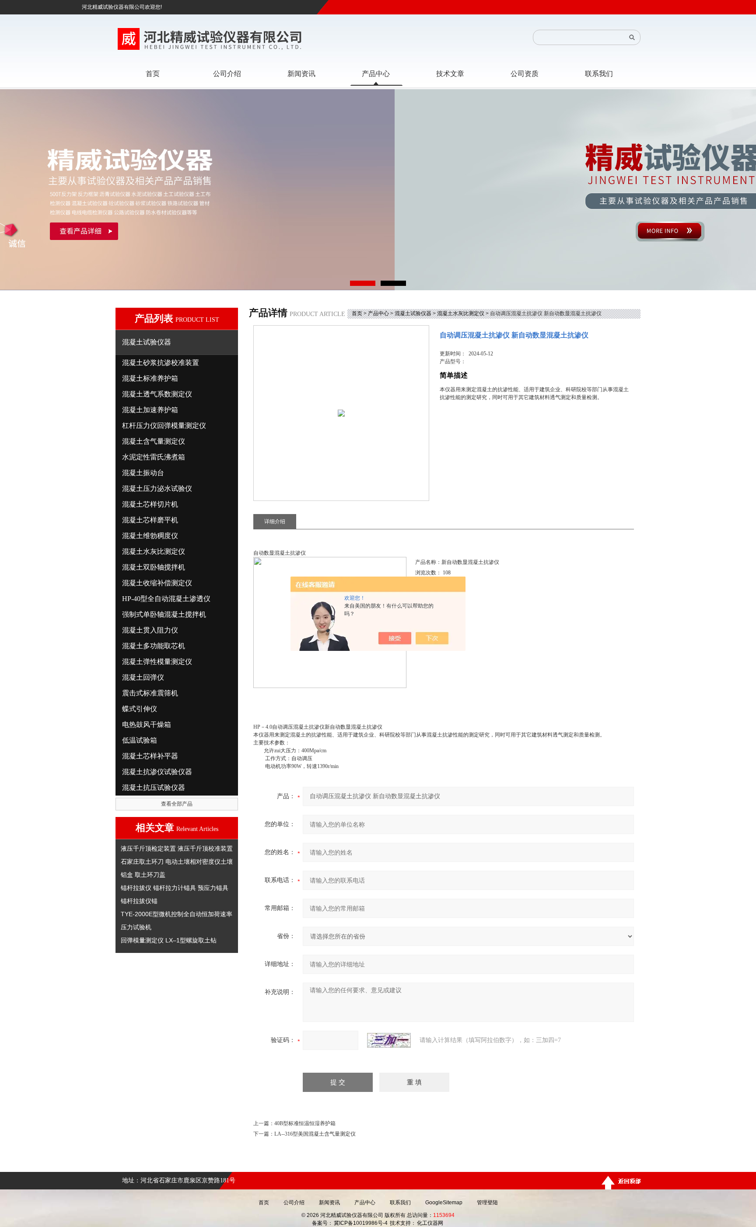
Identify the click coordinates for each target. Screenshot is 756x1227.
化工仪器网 (430, 1223)
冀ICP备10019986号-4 (361, 1223)
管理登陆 (487, 1202)
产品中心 (378, 313)
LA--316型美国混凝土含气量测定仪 (315, 1134)
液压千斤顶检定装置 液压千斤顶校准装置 (177, 848)
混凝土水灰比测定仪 (460, 313)
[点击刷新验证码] (389, 1040)
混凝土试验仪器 (413, 313)
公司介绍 (294, 1202)
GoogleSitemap (443, 1202)
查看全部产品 (176, 804)
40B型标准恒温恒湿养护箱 (305, 1123)
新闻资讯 (329, 1202)
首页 (357, 313)
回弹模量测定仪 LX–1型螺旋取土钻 (169, 940)
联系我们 (400, 1202)
